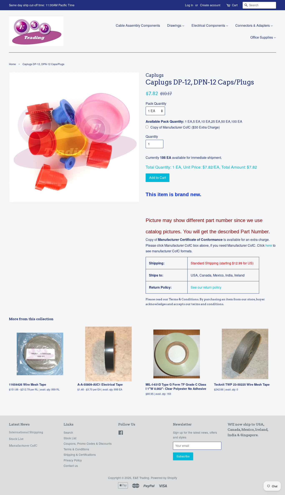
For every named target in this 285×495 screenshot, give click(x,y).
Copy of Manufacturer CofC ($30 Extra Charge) (185, 127)
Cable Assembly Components (138, 25)
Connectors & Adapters (253, 25)
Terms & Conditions (76, 449)
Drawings (174, 25)
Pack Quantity (156, 103)
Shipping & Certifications (80, 454)
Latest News (19, 424)
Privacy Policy (73, 460)
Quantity (152, 136)
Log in (189, 5)
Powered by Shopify (164, 478)
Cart (235, 5)
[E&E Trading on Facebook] (120, 433)
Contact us (71, 465)
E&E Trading (141, 478)
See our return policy (206, 287)
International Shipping (26, 432)
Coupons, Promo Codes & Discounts (88, 443)
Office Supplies (262, 37)
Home (12, 64)
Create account (210, 5)
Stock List (16, 439)
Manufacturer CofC (23, 445)
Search (68, 432)
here (268, 245)
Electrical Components (209, 25)
